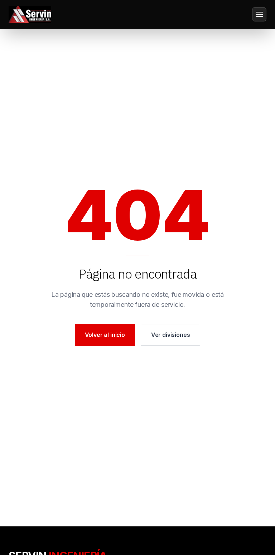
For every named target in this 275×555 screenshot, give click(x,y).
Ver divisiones (170, 334)
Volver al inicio (105, 334)
